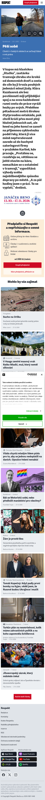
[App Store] (9, 754)
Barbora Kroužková (9, 593)
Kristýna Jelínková (9, 638)
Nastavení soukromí (9, 745)
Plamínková (17, 624)
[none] (40, 33)
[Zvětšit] (22, 22)
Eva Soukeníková (21, 638)
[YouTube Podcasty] (27, 759)
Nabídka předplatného (9, 725)
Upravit (21, 424)
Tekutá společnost (18, 580)
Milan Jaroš (6, 327)
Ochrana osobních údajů (10, 741)
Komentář (9, 358)
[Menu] (41, 2)
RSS (2, 733)
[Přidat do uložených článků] (40, 307)
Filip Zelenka (7, 687)
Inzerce (4, 729)
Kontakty (4, 717)
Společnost (6, 41)
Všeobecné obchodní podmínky (13, 737)
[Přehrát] (35, 352)
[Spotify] (27, 764)
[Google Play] (9, 759)
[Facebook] (3, 777)
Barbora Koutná (8, 549)
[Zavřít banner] (41, 374)
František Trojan (8, 505)
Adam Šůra (6, 58)
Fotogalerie (6, 314)
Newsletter (9, 624)
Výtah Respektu (17, 450)
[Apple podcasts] (27, 754)
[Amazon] (9, 764)
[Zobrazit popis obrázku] (35, 33)
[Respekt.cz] (6, 2)
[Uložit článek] (29, 33)
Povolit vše (22, 417)
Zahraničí (6, 670)
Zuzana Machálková (9, 464)
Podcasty (9, 450)
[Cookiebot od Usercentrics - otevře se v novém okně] (28, 374)
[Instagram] (15, 777)
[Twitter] (9, 777)
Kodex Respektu (7, 721)
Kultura (5, 535)
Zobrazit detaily (32, 411)
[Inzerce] (22, 200)
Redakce (4, 713)
